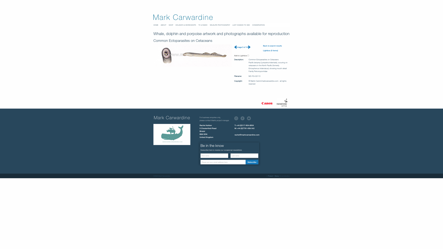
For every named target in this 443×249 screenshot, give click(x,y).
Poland (270, 176)
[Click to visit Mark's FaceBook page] (243, 119)
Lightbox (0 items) (270, 50)
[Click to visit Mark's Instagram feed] (237, 119)
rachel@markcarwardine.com (247, 135)
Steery (277, 176)
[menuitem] (157, 25)
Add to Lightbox (240, 56)
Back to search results (272, 46)
